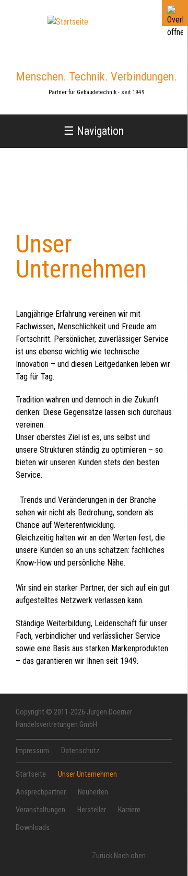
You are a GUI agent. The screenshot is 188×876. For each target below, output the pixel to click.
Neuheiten (93, 792)
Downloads (33, 827)
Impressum (32, 750)
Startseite (31, 774)
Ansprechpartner (41, 792)
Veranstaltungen (40, 809)
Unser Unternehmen (87, 774)
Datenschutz (80, 750)
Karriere (129, 809)
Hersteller (91, 809)
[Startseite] (68, 22)
